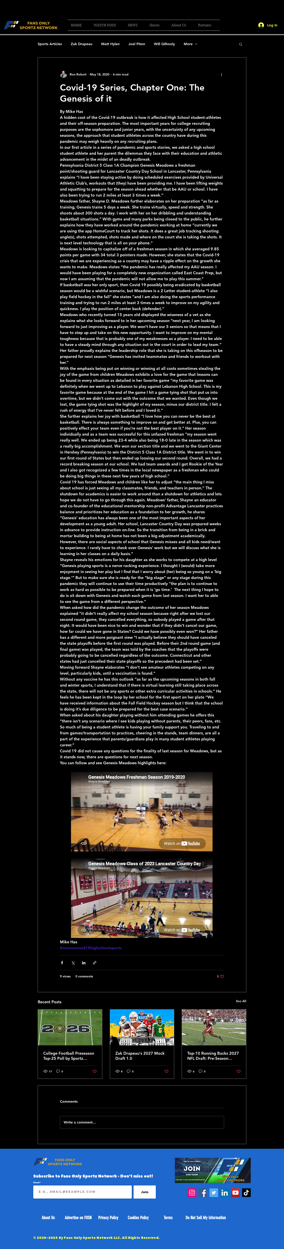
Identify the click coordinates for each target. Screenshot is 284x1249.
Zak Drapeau (81, 44)
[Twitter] (213, 1192)
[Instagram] (192, 1192)
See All (241, 1001)
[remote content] (142, 812)
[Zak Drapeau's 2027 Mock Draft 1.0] (142, 1027)
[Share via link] (95, 963)
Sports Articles (50, 44)
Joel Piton (136, 44)
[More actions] (221, 74)
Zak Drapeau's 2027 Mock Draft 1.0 (140, 1056)
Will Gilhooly (164, 44)
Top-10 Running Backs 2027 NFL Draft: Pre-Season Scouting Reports (213, 1056)
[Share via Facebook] (62, 963)
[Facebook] (203, 1192)
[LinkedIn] (224, 1192)
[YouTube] (235, 1192)
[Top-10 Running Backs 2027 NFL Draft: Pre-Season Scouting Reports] (214, 1027)
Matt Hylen (110, 44)
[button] (107, 25)
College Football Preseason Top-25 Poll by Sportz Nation (68, 1056)
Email (36, 1182)
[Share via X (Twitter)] (73, 963)
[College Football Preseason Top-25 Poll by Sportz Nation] (70, 1027)
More (188, 44)
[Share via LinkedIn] (84, 963)
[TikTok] (246, 1192)
